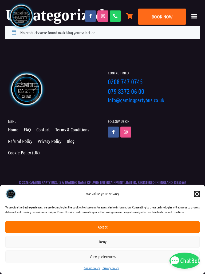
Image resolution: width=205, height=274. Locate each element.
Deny (103, 241)
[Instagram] (103, 16)
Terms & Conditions (72, 129)
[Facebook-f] (90, 16)
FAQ (27, 129)
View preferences (103, 256)
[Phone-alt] (115, 16)
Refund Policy (20, 141)
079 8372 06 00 (126, 91)
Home (13, 129)
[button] (197, 194)
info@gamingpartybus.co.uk (136, 100)
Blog (70, 141)
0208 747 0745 (125, 81)
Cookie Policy (92, 268)
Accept (103, 226)
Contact (43, 129)
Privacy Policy (110, 268)
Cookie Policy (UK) (24, 152)
